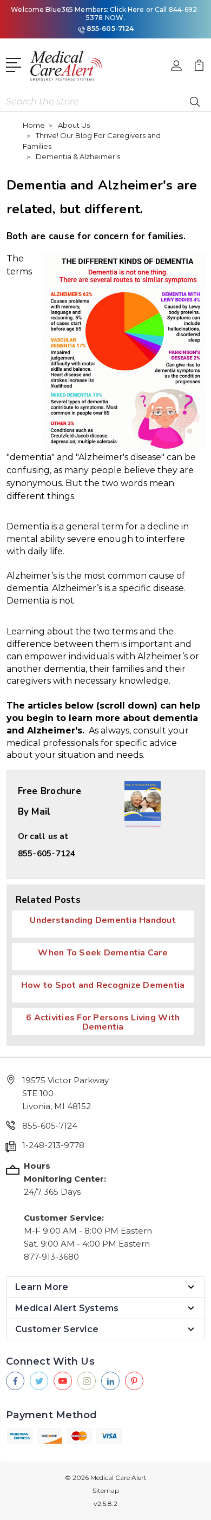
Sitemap (106, 1490)
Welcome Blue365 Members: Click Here (77, 9)
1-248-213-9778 (53, 1145)
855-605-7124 (110, 28)
